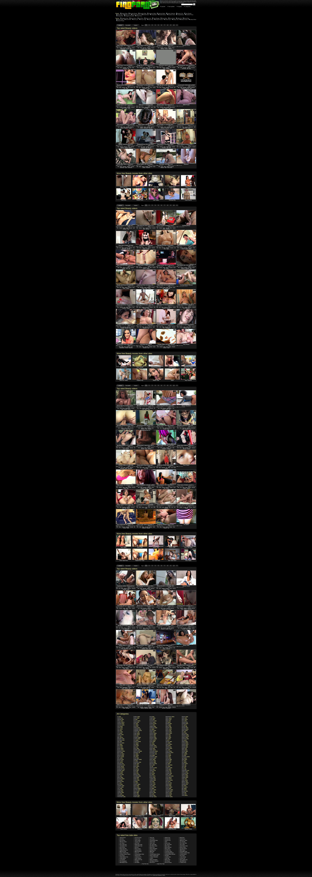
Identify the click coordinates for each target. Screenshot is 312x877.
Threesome (130, 167)
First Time (150, 127)
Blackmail (120, 763)
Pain (168, 749)
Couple (143, 48)
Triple (184, 765)
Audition (120, 734)
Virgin (184, 778)
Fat (128, 68)
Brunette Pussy (189, 14)
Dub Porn (121, 839)
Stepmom (185, 734)
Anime (120, 727)
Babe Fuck (127, 14)
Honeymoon (153, 752)
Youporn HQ (136, 841)
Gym (152, 742)
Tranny (185, 763)
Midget (168, 720)
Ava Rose (141, 18)
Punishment (169, 776)
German (153, 730)
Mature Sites (167, 859)
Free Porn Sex (145, 863)
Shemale (169, 796)
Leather (152, 784)
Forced (152, 719)
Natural (169, 731)
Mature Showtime (153, 859)
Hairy (134, 227)
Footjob (152, 718)
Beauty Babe (124, 13)
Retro (168, 781)
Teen (151, 87)
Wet (184, 785)
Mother (168, 729)
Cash (119, 788)
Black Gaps (167, 845)
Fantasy (149, 589)
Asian (121, 126)
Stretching (185, 738)
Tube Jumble (136, 840)
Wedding (185, 784)
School (168, 788)
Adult (165, 841)
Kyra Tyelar (172, 18)
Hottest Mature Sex (123, 857)
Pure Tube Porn (122, 844)
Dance (164, 228)
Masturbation (122, 48)
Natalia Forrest (184, 19)
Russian (169, 787)
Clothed (136, 722)
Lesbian (133, 47)
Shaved (148, 268)
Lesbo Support (137, 858)
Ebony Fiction (182, 847)
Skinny (184, 719)
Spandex (185, 727)
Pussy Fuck (139, 15)
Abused (120, 718)
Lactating (153, 778)
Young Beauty (180, 14)
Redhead (152, 146)
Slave (184, 720)
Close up (128, 166)
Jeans (152, 769)
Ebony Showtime (153, 848)
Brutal (119, 780)
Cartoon (120, 787)
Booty (120, 773)
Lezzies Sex (182, 858)
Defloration (136, 752)
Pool (168, 763)
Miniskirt (169, 723)
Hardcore (148, 47)
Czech (136, 745)
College (136, 727)
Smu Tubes (182, 844)
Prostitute (169, 773)
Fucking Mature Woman (169, 854)
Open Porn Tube (160, 863)
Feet (135, 782)
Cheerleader (193, 427)
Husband (153, 758)
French (152, 722)
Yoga (184, 793)
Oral (168, 742)
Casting (141, 127)
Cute (146, 48)
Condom (136, 731)
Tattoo (184, 749)
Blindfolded (121, 765)
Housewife (153, 753)
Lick (152, 788)
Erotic (149, 88)
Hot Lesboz (182, 855)
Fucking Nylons (183, 854)
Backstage (120, 740)
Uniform (185, 771)
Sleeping (185, 722)
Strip (184, 740)
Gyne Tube (152, 843)
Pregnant (169, 767)
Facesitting (137, 776)
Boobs (120, 771)
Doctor (136, 758)
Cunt (170, 67)
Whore (184, 787)
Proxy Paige (143, 19)
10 (173, 25)
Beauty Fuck (180, 13)
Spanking (185, 729)
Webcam (185, 782)
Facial (173, 47)
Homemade (153, 751)
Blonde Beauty (162, 14)
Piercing (169, 759)
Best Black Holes (153, 845)
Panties (144, 268)
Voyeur (185, 780)
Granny (153, 740)
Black (130, 67)
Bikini (120, 758)
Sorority (184, 726)
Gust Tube (136, 843)
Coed (183, 428)
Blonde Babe (146, 14)
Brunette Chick (171, 14)
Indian (152, 759)
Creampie (137, 737)
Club (174, 647)
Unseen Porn (167, 840)
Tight (184, 758)
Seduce (168, 792)
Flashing (174, 588)
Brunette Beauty (133, 13)
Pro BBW (136, 861)
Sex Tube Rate (152, 844)
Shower (127, 48)
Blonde (163, 67)
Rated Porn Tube (137, 844)
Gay (152, 729)
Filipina (136, 787)
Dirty (135, 756)
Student (184, 741)
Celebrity (172, 627)
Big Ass (120, 749)
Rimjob (168, 785)
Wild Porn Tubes (183, 840)
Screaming (169, 789)
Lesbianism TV (137, 857)
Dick (135, 753)
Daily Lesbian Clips (123, 852)
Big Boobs (190, 247)
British (169, 467)
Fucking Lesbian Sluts (184, 852)
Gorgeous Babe (152, 13)
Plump (168, 762)
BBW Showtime (137, 851)
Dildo (131, 48)
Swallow (185, 744)
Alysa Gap (150, 19)
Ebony (121, 67)
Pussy (164, 68)
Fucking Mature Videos (154, 854)
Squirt (152, 107)
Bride (119, 776)
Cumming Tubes (168, 851)
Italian (168, 347)
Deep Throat (169, 167)
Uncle (184, 769)
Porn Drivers (121, 840)
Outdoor (169, 748)
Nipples (173, 146)
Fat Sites (151, 852)
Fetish (144, 248)
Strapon (190, 507)
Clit (144, 468)
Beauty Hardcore (171, 13)
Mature (168, 718)
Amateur (120, 47)
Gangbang (153, 727)
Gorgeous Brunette (129, 15)
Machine (153, 792)
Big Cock (148, 68)
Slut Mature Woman (153, 861)
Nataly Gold (176, 19)
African (120, 720)
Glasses (152, 736)
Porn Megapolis (122, 861)
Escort (136, 770)
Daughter (136, 749)
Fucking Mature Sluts (138, 854)
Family (136, 778)
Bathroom (120, 742)
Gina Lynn (135, 19)
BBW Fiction (182, 850)
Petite (127, 88)
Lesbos (151, 858)
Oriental (168, 747)
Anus (119, 729)
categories (188, 6)
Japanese (185, 247)
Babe (141, 47)
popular (163, 6)
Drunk (190, 628)
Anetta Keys (168, 19)
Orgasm (173, 67)
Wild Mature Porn (122, 862)
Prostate (168, 771)
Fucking (153, 723)
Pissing (168, 760)
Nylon (168, 737)
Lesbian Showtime (153, 857)
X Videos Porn (182, 862)
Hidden (153, 749)
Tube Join (151, 837)
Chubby (136, 716)
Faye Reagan (156, 18)
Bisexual (120, 759)
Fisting (136, 792)
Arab (119, 730)
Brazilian (120, 774)
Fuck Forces (182, 839)
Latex (152, 781)
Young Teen (120, 15)
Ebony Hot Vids (122, 848)
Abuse (164, 875)
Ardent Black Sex (137, 845)
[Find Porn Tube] (133, 9)
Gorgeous (153, 738)
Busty (154, 67)
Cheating (120, 795)
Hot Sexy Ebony (183, 848)
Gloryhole (153, 737)
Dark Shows (121, 847)
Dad (135, 747)
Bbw (125, 346)
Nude (168, 734)
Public (168, 589)
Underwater (185, 770)
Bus (119, 782)
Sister (184, 718)
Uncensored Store (153, 840)
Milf (187, 68)
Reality (149, 288)
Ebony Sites (167, 848)
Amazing (124, 67)
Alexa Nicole (134, 18)
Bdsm (143, 247)
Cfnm (119, 793)
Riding (190, 248)
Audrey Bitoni (193, 19)
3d (119, 716)
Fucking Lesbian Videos (124, 854)
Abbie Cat (179, 18)
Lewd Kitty (166, 858)
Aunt (119, 736)
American (151, 408)
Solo (129, 87)
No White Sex (167, 850)
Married (152, 795)
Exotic (135, 773)
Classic (136, 718)
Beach (163, 526)
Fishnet (136, 791)
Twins (184, 766)
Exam (135, 771)
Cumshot (169, 47)
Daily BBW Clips (183, 851)
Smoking (185, 723)
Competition (137, 729)
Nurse (168, 736)
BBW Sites (151, 851)
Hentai (152, 748)
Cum (135, 740)
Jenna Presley (121, 20)
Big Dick (120, 755)
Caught (120, 791)
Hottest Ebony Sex (123, 850)
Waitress (184, 781)
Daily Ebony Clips (183, 845)
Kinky (152, 773)
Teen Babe (120, 14)
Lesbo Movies (122, 858)
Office (146, 288)
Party (124, 668)
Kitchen (152, 776)
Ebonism (136, 847)
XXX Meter (136, 862)
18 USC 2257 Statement (157, 875)
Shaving (168, 795)
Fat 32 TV (136, 852)
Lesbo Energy (182, 857)
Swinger (185, 747)
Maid (126, 468)
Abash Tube (152, 841)
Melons (168, 719)
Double (130, 147)
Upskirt (185, 774)
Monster (169, 727)
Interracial (183, 88)
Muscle (168, 730)
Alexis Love (148, 18)
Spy (184, 731)
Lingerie (132, 166)
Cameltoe (120, 785)
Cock (135, 725)
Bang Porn (182, 837)
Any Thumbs (182, 841)
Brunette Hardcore (136, 14)
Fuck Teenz (121, 855)
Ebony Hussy (137, 848)
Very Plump (167, 861)
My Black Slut (152, 850)
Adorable (168, 68)
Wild (184, 789)
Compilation (137, 730)
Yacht (184, 792)
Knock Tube (167, 843)
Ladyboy (153, 780)
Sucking (185, 742)
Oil (167, 740)
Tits (129, 268)
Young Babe (154, 14)
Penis (168, 755)
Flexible (136, 796)
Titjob (184, 759)
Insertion (153, 762)
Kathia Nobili (121, 19)
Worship (185, 791)
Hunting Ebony (137, 850)
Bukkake (120, 781)
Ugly (184, 767)
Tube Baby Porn (122, 845)
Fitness (136, 793)
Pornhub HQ (167, 839)
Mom (190, 68)
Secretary (169, 791)
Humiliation (153, 756)
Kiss (152, 774)
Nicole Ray (186, 18)
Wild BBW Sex (182, 861)
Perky (168, 756)
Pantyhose (122, 167)
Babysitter (120, 738)
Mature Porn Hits (137, 859)
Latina (124, 288)
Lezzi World (121, 859)
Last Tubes (152, 839)
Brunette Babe (143, 13)
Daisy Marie (164, 18)
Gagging (153, 726)
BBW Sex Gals (122, 851)
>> (177, 25)
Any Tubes (121, 843)
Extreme (136, 774)
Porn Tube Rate (183, 843)
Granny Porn (136, 855)
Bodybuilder (121, 769)
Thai (184, 755)
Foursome (153, 720)
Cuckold (136, 738)
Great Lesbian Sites (153, 855)
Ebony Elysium (167, 847)
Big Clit (120, 752)
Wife (184, 788)
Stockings (163, 127)
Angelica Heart (125, 18)
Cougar (136, 733)
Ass (128, 67)
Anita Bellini (128, 19)
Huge (130, 648)
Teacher (149, 48)
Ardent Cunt (167, 837)
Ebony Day (152, 847)
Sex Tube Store (168, 844)
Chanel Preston (159, 19)
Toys (184, 762)
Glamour (153, 734)
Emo (135, 767)
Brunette (125, 47)
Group (130, 608)
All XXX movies (137, 837)
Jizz (152, 771)
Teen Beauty (188, 13)
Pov (190, 428)
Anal (144, 67)
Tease (184, 752)
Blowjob (165, 47)
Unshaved (185, 773)
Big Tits (120, 756)
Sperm (184, 730)
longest (180, 6)
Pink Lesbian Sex (183, 859)
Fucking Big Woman (169, 852)
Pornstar (152, 47)
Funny (152, 725)
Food (152, 716)
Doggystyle (125, 68)
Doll (135, 760)
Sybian (184, 748)
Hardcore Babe (161, 13)
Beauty (131, 87)
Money (168, 726)
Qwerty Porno (122, 837)
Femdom (153, 247)
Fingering (129, 47)
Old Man (169, 741)
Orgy (164, 488)
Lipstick (152, 791)
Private (168, 770)
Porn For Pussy (168, 862)
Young (184, 795)
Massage (126, 127)
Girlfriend (170, 48)
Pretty (168, 769)
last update (171, 6)
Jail (151, 766)
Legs (152, 785)
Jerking (153, 770)
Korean (152, 777)
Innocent (153, 760)
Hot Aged (166, 855)
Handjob (168, 126)
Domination (164, 448)
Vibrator (185, 776)
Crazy (135, 736)
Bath (166, 167)
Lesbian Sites (167, 857)
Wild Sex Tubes (122, 841)
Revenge (169, 782)
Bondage (120, 770)
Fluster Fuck (136, 839)
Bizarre (188, 448)
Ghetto (152, 731)
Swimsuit (185, 745)
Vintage (149, 247)
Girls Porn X (152, 862)
